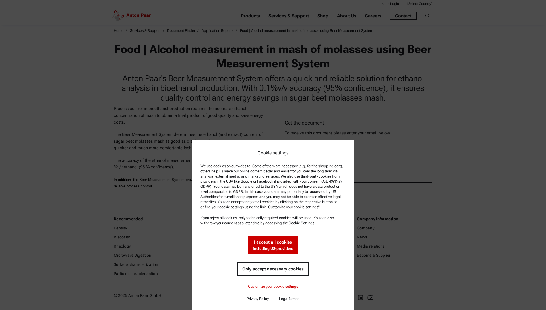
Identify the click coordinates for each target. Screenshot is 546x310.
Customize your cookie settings (273, 286)
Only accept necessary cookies (273, 269)
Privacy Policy (258, 299)
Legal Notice (289, 299)
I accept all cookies (273, 245)
